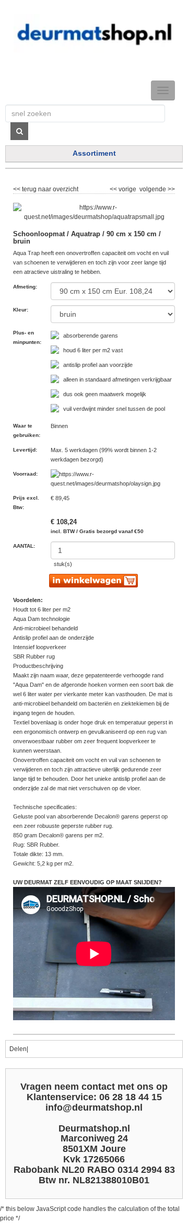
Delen (18, 1049)
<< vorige (124, 188)
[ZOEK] (19, 131)
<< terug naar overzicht (45, 188)
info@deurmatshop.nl (94, 1107)
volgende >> (156, 188)
